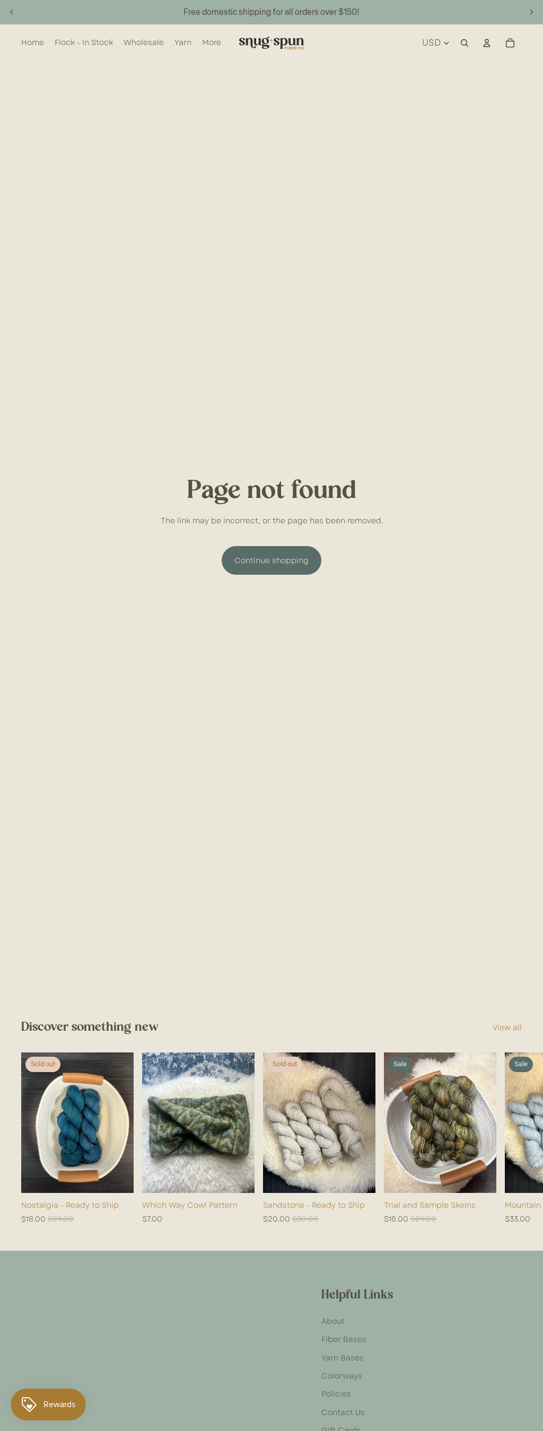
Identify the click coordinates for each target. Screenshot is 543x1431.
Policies (336, 1394)
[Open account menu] (486, 43)
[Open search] (464, 43)
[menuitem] (211, 43)
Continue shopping (271, 560)
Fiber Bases (343, 1339)
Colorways (341, 1376)
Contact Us (343, 1412)
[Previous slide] (11, 12)
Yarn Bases (342, 1358)
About (333, 1321)
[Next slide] (531, 12)
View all (507, 1027)
